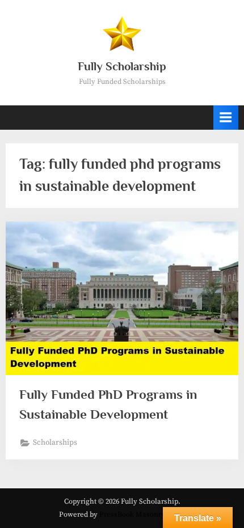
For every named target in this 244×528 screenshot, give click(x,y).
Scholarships (55, 443)
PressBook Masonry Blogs (142, 514)
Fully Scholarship (122, 66)
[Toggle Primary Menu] (225, 117)
